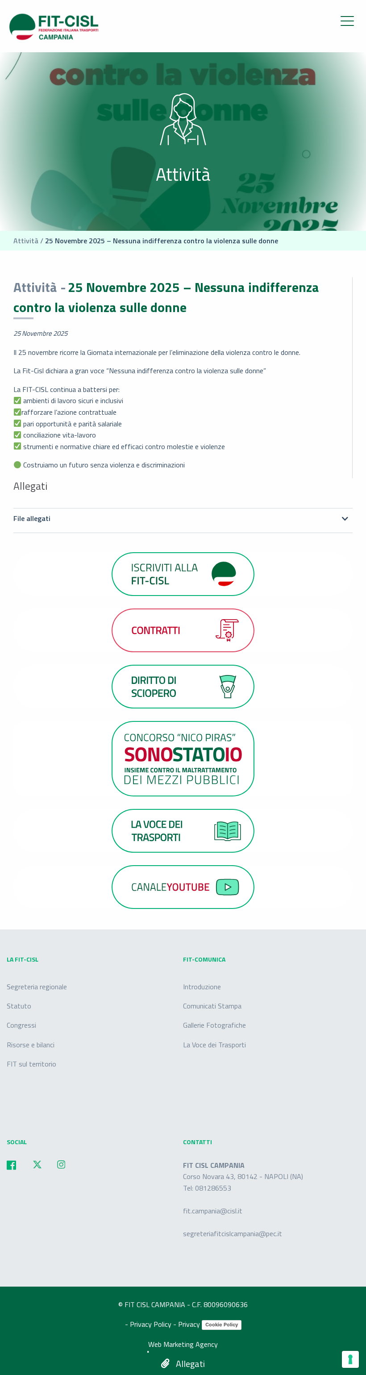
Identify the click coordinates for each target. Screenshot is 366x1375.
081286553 (213, 1188)
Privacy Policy (151, 1324)
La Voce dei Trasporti (214, 1044)
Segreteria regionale (37, 986)
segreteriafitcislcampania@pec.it (232, 1233)
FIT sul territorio (31, 1063)
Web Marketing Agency (183, 1344)
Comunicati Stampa (212, 1005)
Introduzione (202, 986)
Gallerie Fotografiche (214, 1025)
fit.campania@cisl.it (212, 1210)
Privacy (190, 1324)
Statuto (19, 1005)
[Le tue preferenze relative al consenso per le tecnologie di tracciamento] (350, 1359)
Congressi (21, 1025)
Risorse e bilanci (30, 1044)
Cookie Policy (221, 1324)
